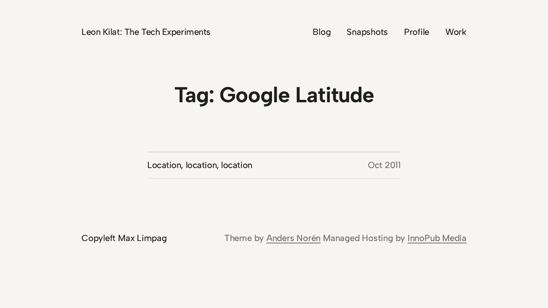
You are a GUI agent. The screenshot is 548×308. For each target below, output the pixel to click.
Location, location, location (199, 165)
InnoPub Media (437, 238)
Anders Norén (293, 238)
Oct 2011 (384, 165)
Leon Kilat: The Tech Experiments (146, 31)
